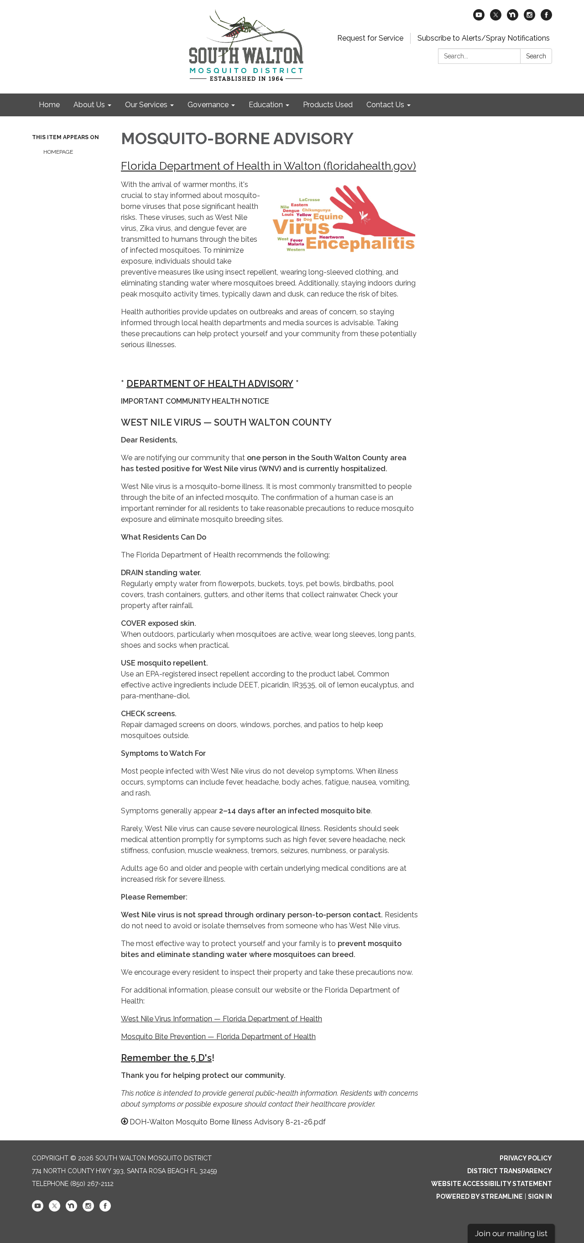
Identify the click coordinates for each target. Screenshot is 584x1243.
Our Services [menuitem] (146, 104)
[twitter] (495, 18)
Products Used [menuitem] (328, 104)
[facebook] (546, 18)
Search (536, 56)
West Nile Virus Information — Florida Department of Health (221, 1018)
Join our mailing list (511, 1233)
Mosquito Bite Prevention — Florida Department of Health (218, 1036)
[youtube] (479, 18)
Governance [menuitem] (208, 104)
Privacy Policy (526, 1158)
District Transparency (509, 1171)
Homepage (58, 152)
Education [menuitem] (266, 104)
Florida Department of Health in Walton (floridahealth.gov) (268, 165)
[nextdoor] (512, 18)
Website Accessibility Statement (491, 1183)
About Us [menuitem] (89, 104)
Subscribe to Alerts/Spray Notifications (483, 38)
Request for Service (370, 38)
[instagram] (529, 18)
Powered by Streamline (479, 1196)
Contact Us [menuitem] (385, 104)
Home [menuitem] (49, 104)
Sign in (540, 1196)
